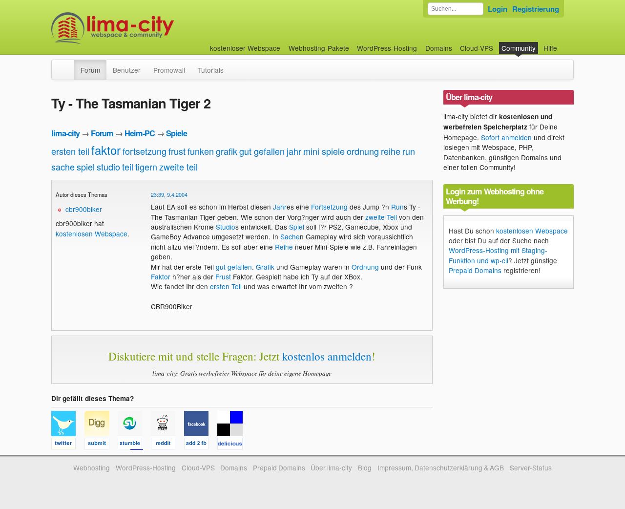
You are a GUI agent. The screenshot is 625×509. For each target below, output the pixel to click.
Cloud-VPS (476, 48)
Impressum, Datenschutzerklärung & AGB (440, 467)
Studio (225, 227)
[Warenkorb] (564, 43)
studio (108, 166)
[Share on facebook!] (200, 445)
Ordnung (365, 267)
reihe (390, 151)
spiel (86, 166)
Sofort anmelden (506, 137)
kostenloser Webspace (245, 48)
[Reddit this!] (167, 445)
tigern (146, 166)
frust (177, 151)
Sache (290, 236)
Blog (365, 467)
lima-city (65, 133)
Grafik (265, 267)
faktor (106, 149)
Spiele (176, 133)
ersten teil (70, 151)
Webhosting (91, 467)
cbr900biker (83, 209)
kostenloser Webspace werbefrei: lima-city (149, 28)
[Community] (68, 65)
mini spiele (324, 151)
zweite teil (178, 166)
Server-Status (531, 467)
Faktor (160, 276)
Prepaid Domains (475, 270)
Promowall (169, 70)
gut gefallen (262, 151)
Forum (90, 70)
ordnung (363, 151)
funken (201, 151)
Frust (223, 276)
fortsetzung (145, 151)
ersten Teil (226, 286)
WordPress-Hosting (387, 48)
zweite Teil (381, 217)
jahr (294, 151)
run (408, 151)
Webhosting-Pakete (319, 48)
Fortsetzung (329, 207)
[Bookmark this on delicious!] (233, 445)
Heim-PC (140, 133)
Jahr (280, 207)
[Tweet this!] (67, 445)
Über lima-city (331, 467)
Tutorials (211, 70)
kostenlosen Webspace (91, 233)
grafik (226, 151)
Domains (438, 48)
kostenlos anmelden (327, 356)
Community (518, 48)
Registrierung (535, 9)
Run (397, 207)
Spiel (296, 227)
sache (63, 166)
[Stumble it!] (134, 445)
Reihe (284, 247)
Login (497, 9)
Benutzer (127, 70)
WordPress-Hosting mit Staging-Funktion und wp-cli (498, 255)
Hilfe (550, 48)
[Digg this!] (101, 445)
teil (127, 166)
